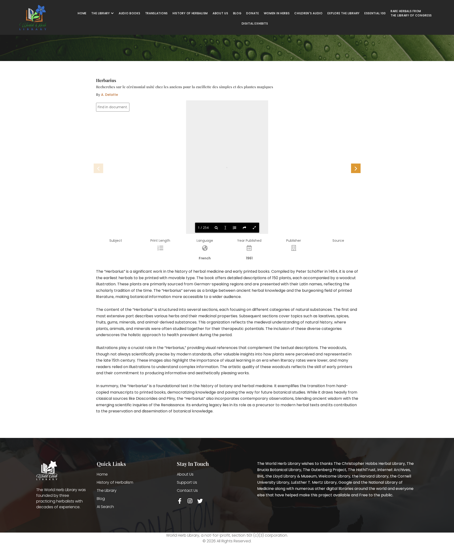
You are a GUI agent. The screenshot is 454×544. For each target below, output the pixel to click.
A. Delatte (109, 94)
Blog (101, 498)
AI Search (105, 506)
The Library (107, 490)
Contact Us (187, 490)
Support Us (187, 482)
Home (102, 474)
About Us (185, 474)
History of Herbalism (115, 482)
